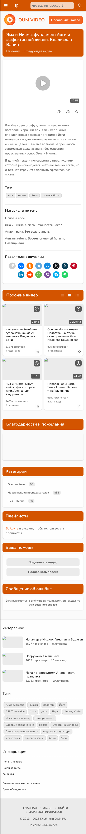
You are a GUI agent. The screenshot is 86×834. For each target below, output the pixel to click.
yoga (44, 711)
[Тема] (15, 5)
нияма (22, 195)
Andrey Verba (72, 711)
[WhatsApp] (38, 274)
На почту (13, 51)
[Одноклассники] (30, 266)
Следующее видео (38, 51)
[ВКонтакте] (21, 266)
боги (64, 738)
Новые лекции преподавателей (28, 493)
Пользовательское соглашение (21, 783)
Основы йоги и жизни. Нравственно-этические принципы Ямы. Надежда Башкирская (62, 334)
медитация (13, 738)
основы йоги (51, 195)
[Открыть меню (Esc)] (5, 5)
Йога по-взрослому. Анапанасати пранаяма (50, 675)
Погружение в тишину (42, 656)
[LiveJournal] (65, 266)
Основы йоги (15, 218)
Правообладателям (14, 789)
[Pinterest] (73, 266)
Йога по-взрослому (18, 718)
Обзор (47, 808)
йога (35, 195)
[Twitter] (56, 266)
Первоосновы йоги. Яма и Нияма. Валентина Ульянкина (62, 387)
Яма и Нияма (16, 501)
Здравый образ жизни (20, 725)
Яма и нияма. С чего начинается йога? (33, 225)
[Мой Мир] (47, 266)
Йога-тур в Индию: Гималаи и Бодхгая (54, 639)
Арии (52, 738)
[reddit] (30, 274)
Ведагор (48, 705)
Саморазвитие (44, 718)
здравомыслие (34, 738)
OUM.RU (60, 819)
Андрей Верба (15, 705)
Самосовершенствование (22, 731)
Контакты (8, 774)
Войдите (12, 528)
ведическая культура (56, 731)
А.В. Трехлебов (15, 711)
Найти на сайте (12, 768)
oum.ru (33, 705)
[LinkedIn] (21, 274)
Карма (43, 725)
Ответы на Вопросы (65, 725)
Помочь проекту (12, 761)
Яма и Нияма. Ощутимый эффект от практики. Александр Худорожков (20, 389)
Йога (62, 705)
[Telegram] (38, 266)
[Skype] (56, 274)
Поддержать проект (43, 572)
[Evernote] (65, 274)
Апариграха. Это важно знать (27, 231)
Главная (30, 808)
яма (10, 195)
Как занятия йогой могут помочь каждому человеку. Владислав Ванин (21, 334)
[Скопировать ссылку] (12, 266)
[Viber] (47, 274)
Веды (55, 711)
